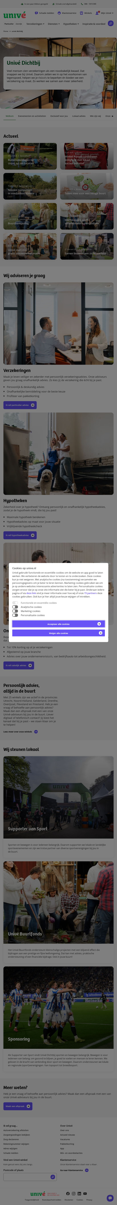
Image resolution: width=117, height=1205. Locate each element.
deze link (31, 593)
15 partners (90, 593)
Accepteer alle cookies (58, 624)
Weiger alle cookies (58, 633)
